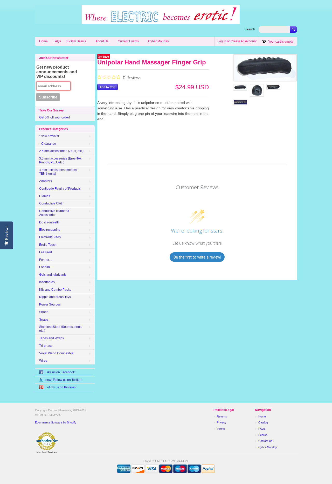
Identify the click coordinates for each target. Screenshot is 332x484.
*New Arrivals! (49, 136)
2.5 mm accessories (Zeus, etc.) (61, 151)
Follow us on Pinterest (61, 387)
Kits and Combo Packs (55, 289)
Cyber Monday (158, 41)
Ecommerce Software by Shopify (55, 422)
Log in (221, 41)
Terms (221, 428)
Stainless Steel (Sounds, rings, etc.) (60, 329)
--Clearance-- (48, 143)
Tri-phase (46, 346)
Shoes (43, 312)
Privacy (221, 422)
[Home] (137, 21)
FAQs (57, 41)
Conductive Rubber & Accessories (54, 213)
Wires (43, 360)
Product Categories (53, 129)
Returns (222, 416)
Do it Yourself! (49, 222)
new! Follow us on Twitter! (63, 380)
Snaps (43, 319)
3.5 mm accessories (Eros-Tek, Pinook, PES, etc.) (60, 160)
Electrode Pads (50, 237)
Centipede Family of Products (60, 188)
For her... (45, 260)
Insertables (47, 282)
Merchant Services (47, 452)
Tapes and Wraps (51, 338)
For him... (45, 267)
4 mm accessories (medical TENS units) (58, 172)
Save (105, 56)
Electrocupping (49, 229)
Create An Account (244, 41)
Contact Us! (265, 440)
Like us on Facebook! (60, 372)
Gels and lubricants (52, 274)
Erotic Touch (48, 245)
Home (43, 41)
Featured (45, 252)
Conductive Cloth (51, 203)
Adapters (45, 181)
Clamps (44, 196)
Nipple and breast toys (55, 297)
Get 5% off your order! (54, 117)
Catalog (263, 422)
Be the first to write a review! (197, 257)
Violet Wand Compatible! (56, 353)
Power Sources (50, 304)
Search (249, 29)
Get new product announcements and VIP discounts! (56, 72)
